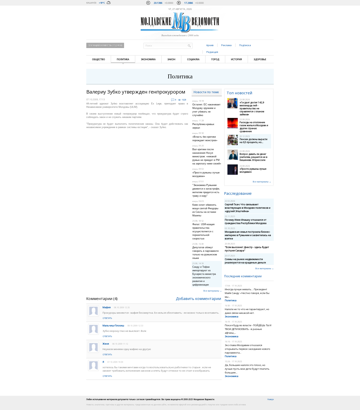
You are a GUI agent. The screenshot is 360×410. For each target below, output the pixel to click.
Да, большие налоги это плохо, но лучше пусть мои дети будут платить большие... (247, 368)
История (236, 59)
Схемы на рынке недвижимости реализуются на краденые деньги (245, 260)
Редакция (212, 52)
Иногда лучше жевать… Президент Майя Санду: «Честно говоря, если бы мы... (247, 293)
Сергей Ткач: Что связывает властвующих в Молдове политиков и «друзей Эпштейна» (247, 208)
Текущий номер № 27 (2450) (105, 45)
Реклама (226, 45)
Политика (123, 59)
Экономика (148, 59)
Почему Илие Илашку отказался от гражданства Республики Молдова (245, 221)
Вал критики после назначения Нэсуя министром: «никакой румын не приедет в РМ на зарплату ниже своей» (206, 156)
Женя (106, 343)
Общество (98, 59)
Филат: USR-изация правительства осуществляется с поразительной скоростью (203, 231)
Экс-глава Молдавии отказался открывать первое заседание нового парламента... (247, 348)
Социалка (193, 59)
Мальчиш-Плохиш (113, 325)
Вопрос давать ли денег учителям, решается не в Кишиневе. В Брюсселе (253, 157)
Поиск (189, 45)
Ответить (107, 318)
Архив (210, 45)
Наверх (270, 399)
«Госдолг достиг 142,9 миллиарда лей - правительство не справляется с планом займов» (252, 108)
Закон (171, 59)
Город (215, 59)
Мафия (107, 307)
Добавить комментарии (198, 298)
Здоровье (260, 59)
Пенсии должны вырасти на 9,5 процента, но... (253, 141)
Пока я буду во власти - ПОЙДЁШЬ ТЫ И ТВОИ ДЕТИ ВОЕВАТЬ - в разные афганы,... (248, 329)
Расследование (238, 193)
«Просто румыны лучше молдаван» (253, 170)
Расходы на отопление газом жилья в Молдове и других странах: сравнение (254, 127)
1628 (184, 99)
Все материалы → (212, 290)
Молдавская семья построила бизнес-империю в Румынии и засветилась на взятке (248, 235)
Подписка (245, 45)
